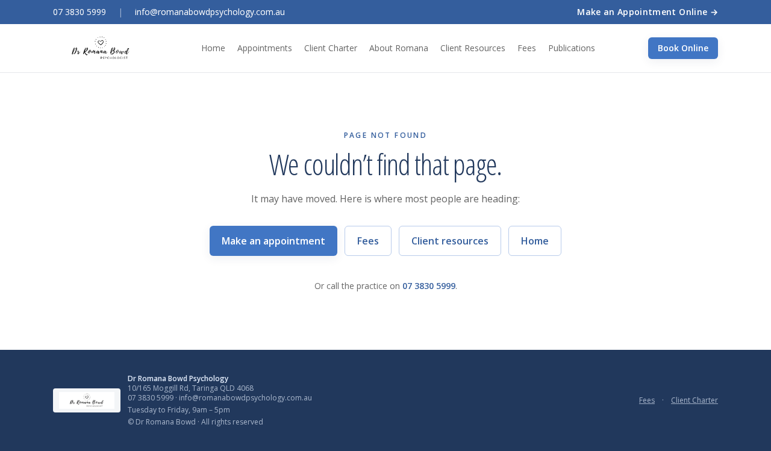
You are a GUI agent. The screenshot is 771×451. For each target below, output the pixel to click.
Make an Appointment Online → (647, 11)
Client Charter (330, 48)
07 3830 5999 (79, 11)
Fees (526, 48)
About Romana (398, 48)
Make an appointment (273, 240)
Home (213, 48)
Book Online (683, 48)
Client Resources (472, 48)
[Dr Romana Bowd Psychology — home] (100, 48)
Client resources (450, 240)
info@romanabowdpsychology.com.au (210, 11)
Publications (571, 48)
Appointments (264, 48)
